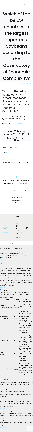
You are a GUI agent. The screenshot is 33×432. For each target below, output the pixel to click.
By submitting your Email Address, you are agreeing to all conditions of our (17, 200)
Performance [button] (4, 388)
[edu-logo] (7, 5)
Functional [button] (3, 377)
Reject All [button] (2, 259)
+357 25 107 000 (18, 226)
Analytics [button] (2, 398)
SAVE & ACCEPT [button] (4, 427)
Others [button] (2, 418)
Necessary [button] (3, 287)
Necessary (5, 289)
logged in (13, 162)
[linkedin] (27, 228)
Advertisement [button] (4, 408)
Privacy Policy (16, 204)
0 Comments (19, 123)
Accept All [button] (8, 259)
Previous (23, 83)
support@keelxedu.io (23, 232)
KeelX (5, 123)
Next (28, 83)
